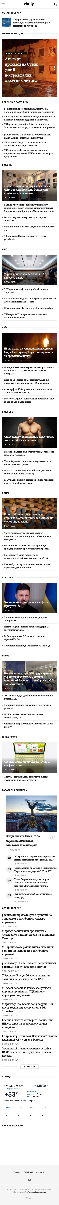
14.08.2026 (10, 198)
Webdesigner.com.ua (37, 1192)
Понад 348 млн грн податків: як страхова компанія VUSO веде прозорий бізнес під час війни (29, 518)
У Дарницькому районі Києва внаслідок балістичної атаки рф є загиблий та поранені (28, 951)
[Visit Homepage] (29, 4)
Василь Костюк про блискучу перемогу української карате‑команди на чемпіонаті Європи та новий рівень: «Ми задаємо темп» (29, 208)
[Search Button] (55, 4)
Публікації (28, 1172)
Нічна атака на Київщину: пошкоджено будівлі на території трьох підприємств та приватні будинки (29, 352)
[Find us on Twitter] (30, 1197)
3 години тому (11, 959)
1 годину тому (10, 926)
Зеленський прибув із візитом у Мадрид (27, 646)
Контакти (40, 1172)
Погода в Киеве (13, 1085)
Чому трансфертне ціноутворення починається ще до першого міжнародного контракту (28, 536)
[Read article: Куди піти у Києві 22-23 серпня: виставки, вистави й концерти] (31, 813)
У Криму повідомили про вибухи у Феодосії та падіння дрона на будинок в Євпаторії (28, 935)
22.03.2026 (10, 282)
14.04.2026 (10, 770)
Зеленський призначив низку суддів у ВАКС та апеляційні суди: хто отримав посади (27, 1052)
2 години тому (10, 943)
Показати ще (29, 1067)
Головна (17, 1172)
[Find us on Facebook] (27, 1197)
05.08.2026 (10, 526)
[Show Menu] (3, 4)
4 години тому (11, 1016)
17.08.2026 (10, 445)
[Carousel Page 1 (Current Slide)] (54, 66)
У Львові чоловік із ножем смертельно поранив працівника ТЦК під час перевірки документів (28, 153)
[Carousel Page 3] (54, 69)
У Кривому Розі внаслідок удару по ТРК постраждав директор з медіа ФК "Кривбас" (27, 1008)
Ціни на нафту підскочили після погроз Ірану (29, 308)
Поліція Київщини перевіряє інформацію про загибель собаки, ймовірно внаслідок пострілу (29, 370)
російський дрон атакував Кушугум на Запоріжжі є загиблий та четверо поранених (27, 919)
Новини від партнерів (16, 53)
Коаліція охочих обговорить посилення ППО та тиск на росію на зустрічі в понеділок (27, 1024)
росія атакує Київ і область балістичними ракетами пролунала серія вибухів (32, 23)
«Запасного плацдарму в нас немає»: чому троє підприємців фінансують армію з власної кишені (27, 190)
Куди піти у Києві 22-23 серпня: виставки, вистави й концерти (21, 70)
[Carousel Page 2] (54, 67)
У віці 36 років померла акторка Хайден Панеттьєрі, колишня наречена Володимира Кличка (31, 882)
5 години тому (10, 1032)
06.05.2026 (10, 688)
